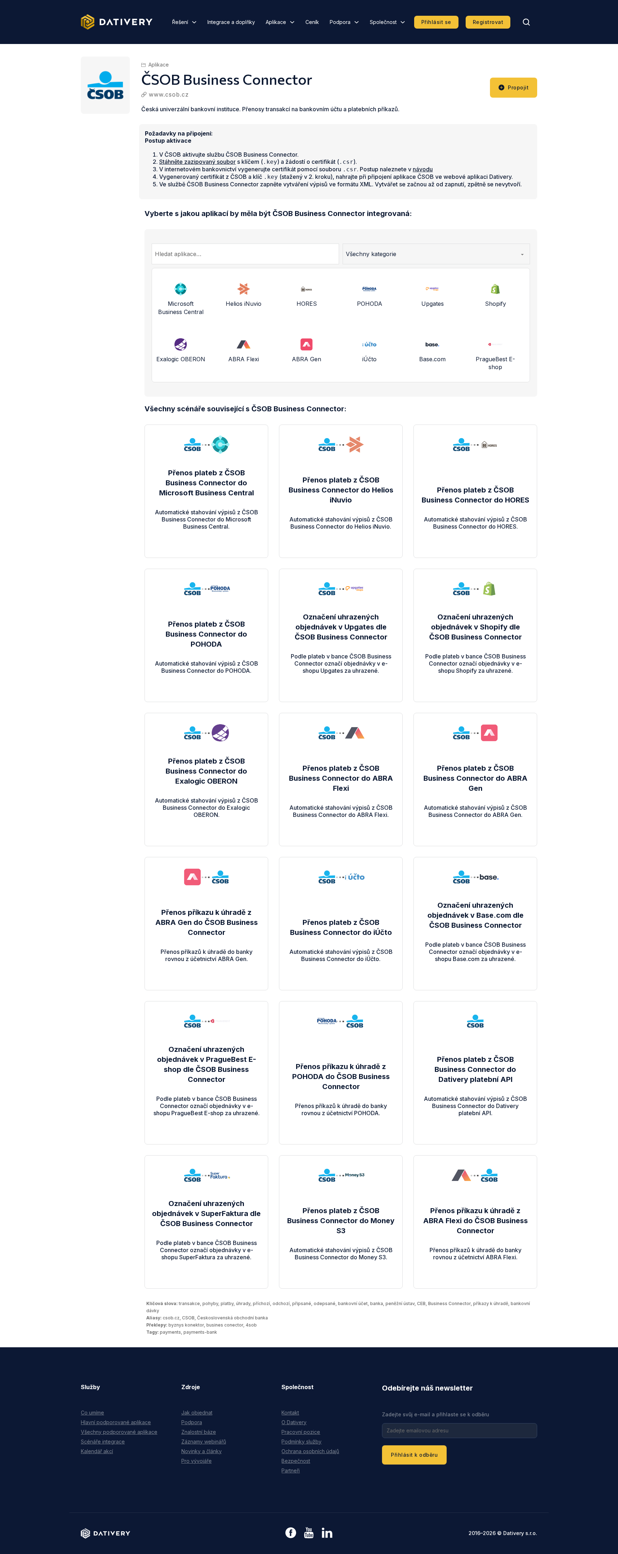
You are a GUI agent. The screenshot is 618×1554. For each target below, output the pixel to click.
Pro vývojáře (196, 1461)
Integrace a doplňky (231, 22)
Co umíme (92, 1413)
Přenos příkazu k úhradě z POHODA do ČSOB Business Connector (341, 1076)
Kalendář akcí (97, 1451)
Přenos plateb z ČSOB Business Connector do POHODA (206, 634)
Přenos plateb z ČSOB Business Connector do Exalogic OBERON (206, 771)
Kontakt (290, 1413)
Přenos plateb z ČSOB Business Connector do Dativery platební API (475, 1069)
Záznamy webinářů (203, 1441)
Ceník (312, 22)
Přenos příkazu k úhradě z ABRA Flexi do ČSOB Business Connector (475, 1220)
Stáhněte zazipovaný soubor (197, 161)
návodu (423, 169)
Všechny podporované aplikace (119, 1432)
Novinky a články (201, 1451)
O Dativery (293, 1422)
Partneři (290, 1470)
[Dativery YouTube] (308, 1533)
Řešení (180, 22)
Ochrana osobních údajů (310, 1451)
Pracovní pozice (300, 1432)
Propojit (518, 87)
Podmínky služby (301, 1441)
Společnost (383, 22)
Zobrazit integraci (206, 533)
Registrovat (488, 22)
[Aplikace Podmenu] (292, 22)
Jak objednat (196, 1413)
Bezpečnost (295, 1461)
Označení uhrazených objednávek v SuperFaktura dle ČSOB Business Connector (206, 1213)
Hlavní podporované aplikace (116, 1422)
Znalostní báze (198, 1432)
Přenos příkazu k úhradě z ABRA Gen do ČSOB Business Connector (206, 922)
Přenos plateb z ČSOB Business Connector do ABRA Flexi (341, 778)
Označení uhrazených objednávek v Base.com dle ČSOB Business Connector (475, 915)
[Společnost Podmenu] (402, 22)
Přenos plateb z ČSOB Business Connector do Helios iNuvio (341, 490)
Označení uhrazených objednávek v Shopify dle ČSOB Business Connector (475, 627)
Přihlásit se (436, 22)
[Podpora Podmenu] (356, 22)
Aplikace (276, 22)
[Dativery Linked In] (327, 1533)
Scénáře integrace (103, 1441)
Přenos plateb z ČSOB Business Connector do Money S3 (340, 1220)
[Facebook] (290, 1533)
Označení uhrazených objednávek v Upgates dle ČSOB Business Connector (341, 627)
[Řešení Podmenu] (194, 22)
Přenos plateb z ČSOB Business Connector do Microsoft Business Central (206, 483)
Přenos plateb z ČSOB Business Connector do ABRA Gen (475, 778)
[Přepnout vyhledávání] (526, 22)
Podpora (340, 22)
